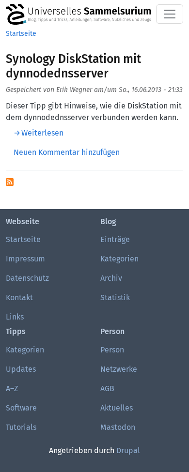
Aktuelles (116, 407)
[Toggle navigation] (169, 14)
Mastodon (117, 427)
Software (21, 407)
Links (15, 316)
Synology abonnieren (10, 182)
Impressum (25, 258)
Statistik (115, 297)
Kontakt (19, 297)
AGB (107, 388)
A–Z (12, 388)
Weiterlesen (42, 132)
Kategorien (119, 258)
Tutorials (21, 427)
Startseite (21, 34)
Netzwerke (118, 369)
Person (112, 349)
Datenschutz (27, 278)
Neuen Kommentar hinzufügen (67, 152)
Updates (21, 369)
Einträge (115, 239)
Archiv (111, 278)
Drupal (128, 450)
